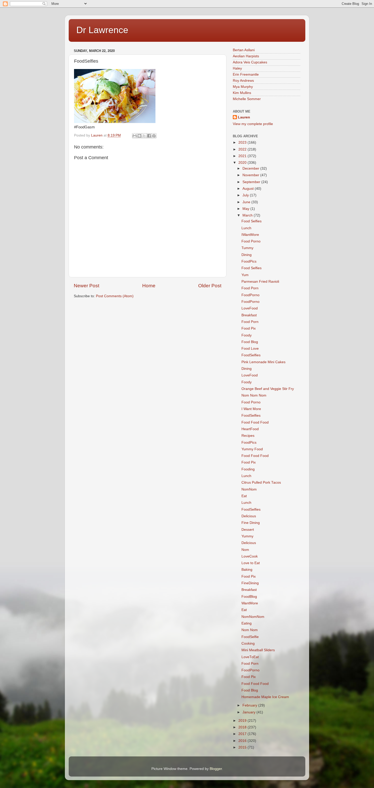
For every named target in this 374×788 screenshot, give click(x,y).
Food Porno (251, 241)
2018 (243, 727)
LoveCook (249, 556)
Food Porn (249, 288)
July (246, 195)
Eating (246, 623)
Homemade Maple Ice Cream (265, 697)
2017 (243, 734)
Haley (237, 68)
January (249, 712)
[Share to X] (144, 135)
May (246, 209)
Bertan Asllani (244, 50)
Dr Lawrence (102, 30)
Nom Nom (249, 630)
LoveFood (249, 308)
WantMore (249, 603)
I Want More (251, 409)
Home (148, 285)
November (251, 175)
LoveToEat (250, 657)
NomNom (249, 489)
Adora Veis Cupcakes (250, 62)
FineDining (250, 583)
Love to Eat (250, 563)
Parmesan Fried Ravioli (260, 281)
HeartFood (250, 429)
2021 (243, 156)
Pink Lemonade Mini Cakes (263, 362)
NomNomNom (252, 617)
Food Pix (248, 328)
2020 (243, 163)
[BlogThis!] (139, 135)
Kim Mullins (242, 93)
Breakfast (249, 315)
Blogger (216, 769)
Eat (244, 496)
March (248, 215)
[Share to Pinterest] (153, 135)
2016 (243, 741)
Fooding (248, 469)
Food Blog (249, 342)
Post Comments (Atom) (115, 296)
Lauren (244, 117)
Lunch (246, 228)
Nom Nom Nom (253, 395)
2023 (243, 142)
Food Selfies (251, 221)
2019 (243, 721)
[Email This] (134, 135)
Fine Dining (250, 523)
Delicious (248, 516)
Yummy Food (252, 449)
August (248, 189)
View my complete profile (253, 124)
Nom (245, 550)
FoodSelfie (250, 637)
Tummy (247, 248)
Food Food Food (255, 422)
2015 (243, 747)
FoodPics (248, 261)
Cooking (248, 643)
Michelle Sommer (247, 99)
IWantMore (250, 235)
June (246, 202)
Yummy (247, 536)
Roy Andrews (243, 81)
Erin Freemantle (246, 74)
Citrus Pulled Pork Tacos (261, 482)
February (250, 705)
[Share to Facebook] (149, 135)
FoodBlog (249, 597)
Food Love (250, 348)
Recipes (247, 436)
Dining (246, 255)
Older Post (209, 285)
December (251, 168)
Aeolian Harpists (246, 56)
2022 (243, 149)
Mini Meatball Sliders (258, 650)
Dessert (247, 530)
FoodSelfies (251, 355)
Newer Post (86, 285)
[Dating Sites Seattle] (114, 122)
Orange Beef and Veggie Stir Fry (267, 389)
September (251, 182)
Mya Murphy (243, 87)
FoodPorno (250, 295)
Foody (246, 335)
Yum (245, 275)
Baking (246, 570)
